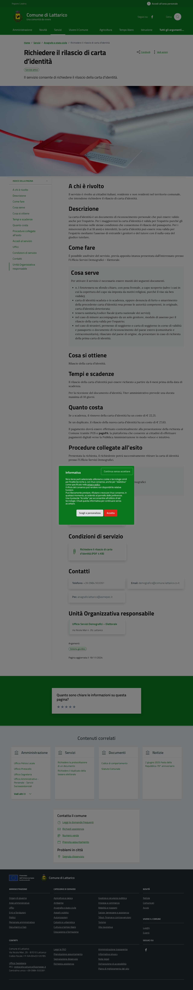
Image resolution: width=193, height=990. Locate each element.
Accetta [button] (111, 513)
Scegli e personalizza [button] (90, 513)
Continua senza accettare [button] (117, 471)
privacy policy (93, 484)
